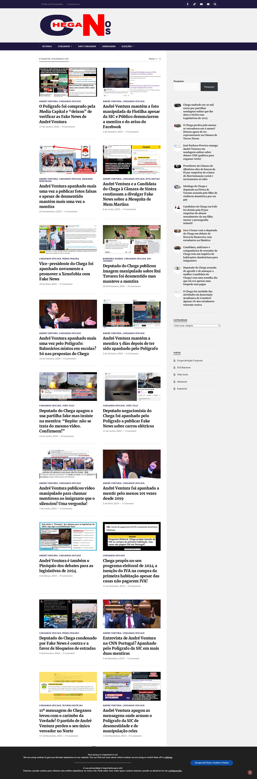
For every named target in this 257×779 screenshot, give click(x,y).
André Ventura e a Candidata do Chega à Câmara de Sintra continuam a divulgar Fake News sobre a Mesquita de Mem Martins (129, 194)
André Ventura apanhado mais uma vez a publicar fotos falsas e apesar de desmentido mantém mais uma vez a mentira (68, 196)
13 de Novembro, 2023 (114, 735)
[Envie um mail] (208, 4)
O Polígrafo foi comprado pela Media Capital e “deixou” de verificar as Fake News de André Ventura (67, 114)
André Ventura (48, 101)
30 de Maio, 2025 (48, 284)
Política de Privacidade (52, 4)
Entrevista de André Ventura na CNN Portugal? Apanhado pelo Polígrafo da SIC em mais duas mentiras (131, 646)
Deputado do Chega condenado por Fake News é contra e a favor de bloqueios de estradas (68, 643)
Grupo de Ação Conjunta (190, 360)
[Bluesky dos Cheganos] (194, 4)
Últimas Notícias (72, 705)
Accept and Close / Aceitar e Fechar (212, 762)
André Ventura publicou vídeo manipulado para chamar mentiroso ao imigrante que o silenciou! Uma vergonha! (67, 496)
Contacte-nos (73, 4)
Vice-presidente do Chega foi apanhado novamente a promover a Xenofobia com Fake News (66, 271)
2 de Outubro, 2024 (113, 353)
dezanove (182, 381)
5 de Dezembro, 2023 (113, 658)
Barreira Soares (113, 258)
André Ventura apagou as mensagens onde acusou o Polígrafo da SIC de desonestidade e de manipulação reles (127, 720)
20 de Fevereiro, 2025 (114, 286)
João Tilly (68, 405)
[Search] (215, 4)
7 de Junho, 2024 (48, 508)
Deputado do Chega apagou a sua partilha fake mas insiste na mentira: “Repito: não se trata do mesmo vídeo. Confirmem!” (66, 421)
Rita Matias (153, 179)
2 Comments (66, 284)
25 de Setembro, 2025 (50, 211)
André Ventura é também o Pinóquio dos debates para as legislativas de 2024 (66, 565)
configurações (175, 770)
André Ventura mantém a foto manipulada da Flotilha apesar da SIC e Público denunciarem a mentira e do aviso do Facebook (131, 116)
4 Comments (129, 209)
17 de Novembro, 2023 (50, 735)
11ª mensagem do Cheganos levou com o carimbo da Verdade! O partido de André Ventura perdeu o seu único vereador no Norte (65, 720)
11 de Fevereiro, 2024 (114, 586)
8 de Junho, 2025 (111, 209)
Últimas (47, 46)
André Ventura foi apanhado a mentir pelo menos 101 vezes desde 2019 (131, 493)
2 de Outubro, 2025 (113, 131)
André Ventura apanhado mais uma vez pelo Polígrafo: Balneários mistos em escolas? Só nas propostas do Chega (67, 346)
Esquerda (182, 388)
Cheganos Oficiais (70, 101)
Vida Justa (182, 374)
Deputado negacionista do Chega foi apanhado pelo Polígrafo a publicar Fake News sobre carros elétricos (128, 418)
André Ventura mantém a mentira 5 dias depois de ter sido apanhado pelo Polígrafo (130, 343)
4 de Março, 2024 (48, 575)
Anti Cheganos (87, 46)
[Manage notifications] (250, 772)
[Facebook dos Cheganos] (187, 4)
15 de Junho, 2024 (48, 436)
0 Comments (68, 126)
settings (168, 757)
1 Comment (130, 431)
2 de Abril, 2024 (111, 503)
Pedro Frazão (70, 258)
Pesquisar (179, 81)
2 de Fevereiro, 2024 (49, 653)
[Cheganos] (128, 25)
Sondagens (109, 46)
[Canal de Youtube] (201, 4)
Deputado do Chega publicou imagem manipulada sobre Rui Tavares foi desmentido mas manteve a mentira (131, 274)
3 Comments (132, 131)
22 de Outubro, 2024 (50, 358)
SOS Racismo (184, 367)
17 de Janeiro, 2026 (49, 126)
